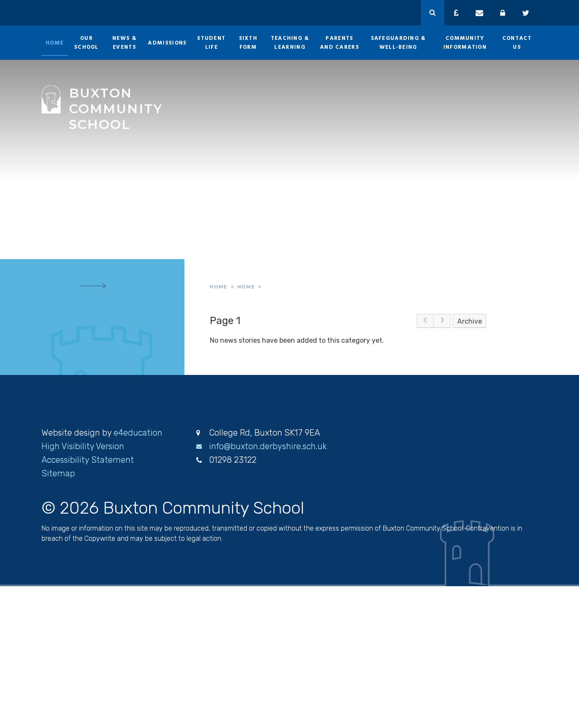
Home (219, 287)
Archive (469, 321)
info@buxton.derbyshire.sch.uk (268, 446)
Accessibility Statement (88, 460)
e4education (138, 433)
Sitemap (58, 473)
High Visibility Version (83, 446)
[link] (425, 321)
